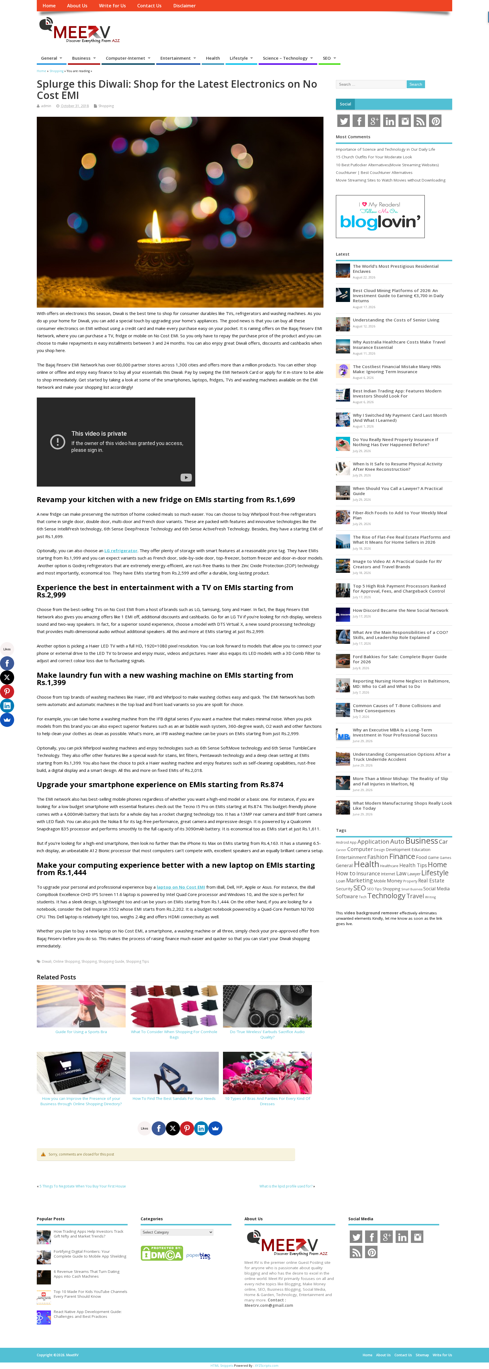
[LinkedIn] (201, 1128)
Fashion (377, 857)
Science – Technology (285, 58)
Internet (388, 873)
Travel (415, 896)
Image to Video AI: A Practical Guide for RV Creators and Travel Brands (397, 563)
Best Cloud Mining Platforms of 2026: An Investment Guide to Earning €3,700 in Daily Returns (398, 295)
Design (379, 849)
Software (347, 896)
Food (421, 857)
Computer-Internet (125, 58)
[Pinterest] (187, 1128)
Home (49, 6)
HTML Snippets (222, 1365)
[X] (173, 1128)
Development (398, 849)
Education (420, 849)
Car (443, 841)
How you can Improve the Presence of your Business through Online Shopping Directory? (81, 1101)
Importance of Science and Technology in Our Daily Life (385, 149)
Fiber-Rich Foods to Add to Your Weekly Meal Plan (400, 515)
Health (213, 58)
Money (394, 880)
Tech (362, 897)
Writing (430, 897)
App (353, 842)
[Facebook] (159, 1128)
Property (410, 881)
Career (341, 850)
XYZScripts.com (266, 1365)
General (49, 58)
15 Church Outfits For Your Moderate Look (374, 156)
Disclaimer (184, 6)
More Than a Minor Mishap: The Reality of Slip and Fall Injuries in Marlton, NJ (400, 781)
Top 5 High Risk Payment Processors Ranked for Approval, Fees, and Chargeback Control (399, 588)
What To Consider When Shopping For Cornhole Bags (174, 1034)
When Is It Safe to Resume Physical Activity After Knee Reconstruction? (397, 466)
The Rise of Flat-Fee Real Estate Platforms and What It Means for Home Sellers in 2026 (401, 539)
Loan (340, 881)
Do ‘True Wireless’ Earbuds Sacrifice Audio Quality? (267, 1034)
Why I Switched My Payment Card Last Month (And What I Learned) (400, 417)
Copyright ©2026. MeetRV (57, 1355)
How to (345, 873)
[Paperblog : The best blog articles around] (198, 1260)
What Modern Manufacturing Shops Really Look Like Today (402, 805)
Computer (360, 848)
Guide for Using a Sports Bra (81, 1031)
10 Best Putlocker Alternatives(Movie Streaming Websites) (387, 164)
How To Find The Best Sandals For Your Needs (174, 1098)
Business (81, 58)
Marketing (359, 880)
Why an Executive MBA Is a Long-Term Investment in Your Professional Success (395, 732)
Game (433, 857)
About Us (77, 6)
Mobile (380, 881)
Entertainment (175, 58)
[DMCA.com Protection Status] (162, 1260)
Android (342, 842)
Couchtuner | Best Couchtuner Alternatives (374, 172)
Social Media (436, 889)
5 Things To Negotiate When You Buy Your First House (83, 1186)
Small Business (411, 889)
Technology (386, 895)
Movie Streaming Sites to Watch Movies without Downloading (390, 180)
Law (401, 873)
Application (373, 841)
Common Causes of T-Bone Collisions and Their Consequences (397, 708)
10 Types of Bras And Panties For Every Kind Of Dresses (267, 1101)
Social (345, 104)
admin (46, 105)
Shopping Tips (137, 961)
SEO (327, 58)
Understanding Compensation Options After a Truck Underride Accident (401, 756)
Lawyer (414, 873)
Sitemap (422, 1355)
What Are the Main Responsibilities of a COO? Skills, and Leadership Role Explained (400, 634)
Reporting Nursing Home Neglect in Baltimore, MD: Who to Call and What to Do (401, 683)
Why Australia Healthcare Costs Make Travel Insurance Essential (399, 344)
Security (344, 888)
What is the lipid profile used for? (285, 1186)
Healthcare (389, 865)
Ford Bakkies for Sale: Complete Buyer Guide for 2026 (400, 659)
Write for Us (112, 6)
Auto (397, 841)
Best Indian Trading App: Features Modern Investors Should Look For (397, 393)
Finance (402, 856)
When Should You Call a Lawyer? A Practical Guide (398, 490)
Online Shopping (66, 961)
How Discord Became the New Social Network (401, 610)
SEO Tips (374, 888)
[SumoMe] (215, 1128)
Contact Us (149, 6)
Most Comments (353, 136)
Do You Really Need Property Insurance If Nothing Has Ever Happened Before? (395, 442)
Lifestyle (239, 58)
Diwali (47, 961)
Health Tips (413, 865)
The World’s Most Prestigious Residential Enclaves (396, 268)
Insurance (368, 873)
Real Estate (431, 880)
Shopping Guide (111, 961)
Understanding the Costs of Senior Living (396, 320)
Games (445, 857)
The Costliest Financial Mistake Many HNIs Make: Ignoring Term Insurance (397, 369)
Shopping (106, 105)
